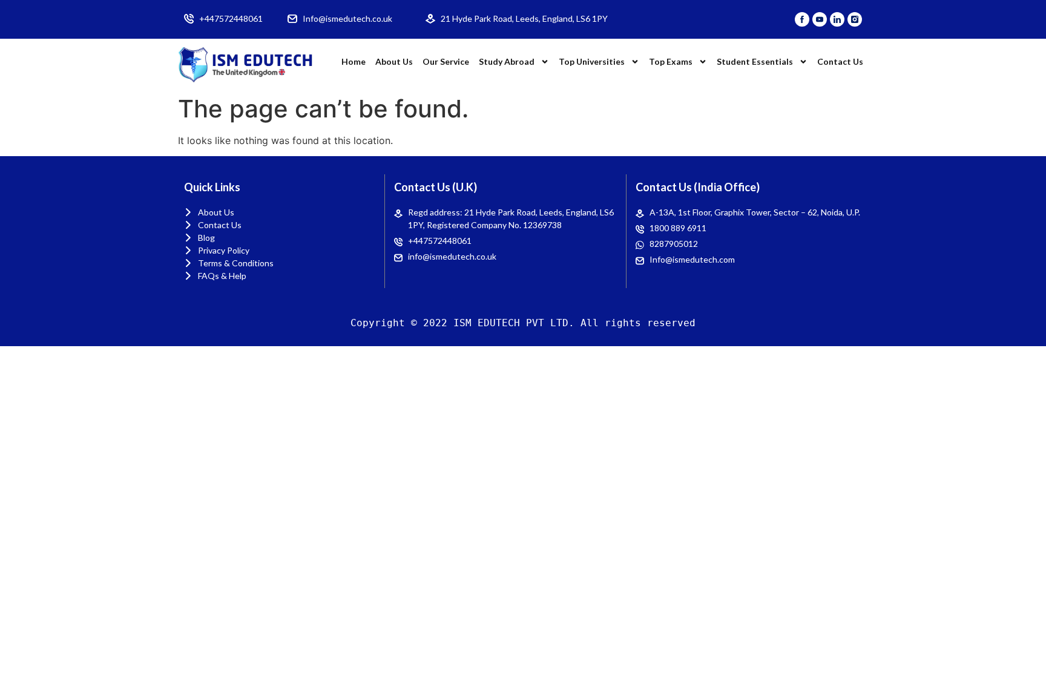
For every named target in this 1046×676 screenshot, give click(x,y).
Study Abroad (507, 61)
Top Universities (592, 61)
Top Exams (670, 61)
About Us (394, 61)
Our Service (446, 61)
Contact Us (840, 61)
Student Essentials (755, 61)
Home (353, 61)
